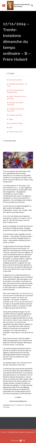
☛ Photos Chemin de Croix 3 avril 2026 (16, 97)
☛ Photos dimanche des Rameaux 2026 (15, 91)
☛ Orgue (10, 119)
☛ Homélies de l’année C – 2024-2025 (16, 104)
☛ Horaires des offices (14, 80)
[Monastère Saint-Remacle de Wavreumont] (19, 5)
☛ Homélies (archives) (14, 115)
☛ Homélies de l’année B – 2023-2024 (16, 110)
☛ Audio (9, 127)
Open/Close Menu (4, 5)
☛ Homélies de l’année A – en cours (17, 85)
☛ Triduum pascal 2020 (15, 132)
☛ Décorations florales (14, 123)
